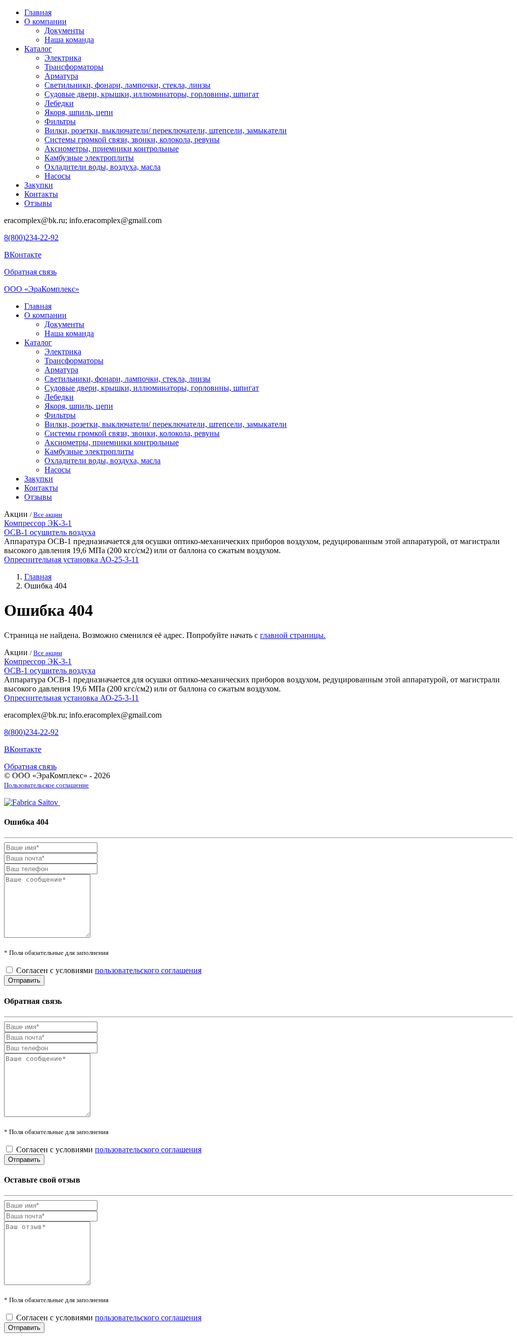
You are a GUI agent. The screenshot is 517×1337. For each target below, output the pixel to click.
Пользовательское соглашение (46, 785)
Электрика (62, 58)
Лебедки (59, 103)
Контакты (41, 194)
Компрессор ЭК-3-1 (38, 523)
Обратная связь (30, 272)
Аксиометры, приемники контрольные (111, 148)
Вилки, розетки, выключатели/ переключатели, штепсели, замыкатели (165, 130)
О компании (45, 21)
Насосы (57, 176)
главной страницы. (293, 635)
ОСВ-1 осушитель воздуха (49, 532)
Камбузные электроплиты (89, 157)
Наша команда (69, 39)
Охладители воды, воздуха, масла (102, 167)
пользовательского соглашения (148, 970)
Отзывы (38, 203)
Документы (64, 30)
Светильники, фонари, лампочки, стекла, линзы (127, 85)
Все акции (47, 514)
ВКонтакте (22, 254)
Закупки (38, 185)
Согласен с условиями (108, 970)
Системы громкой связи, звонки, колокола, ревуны (132, 139)
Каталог (38, 48)
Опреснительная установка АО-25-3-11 (71, 559)
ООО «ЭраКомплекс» (41, 289)
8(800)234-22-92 (31, 237)
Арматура (61, 76)
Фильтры (60, 121)
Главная (37, 12)
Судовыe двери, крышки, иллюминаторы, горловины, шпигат (151, 94)
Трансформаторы (74, 67)
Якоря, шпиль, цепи (78, 112)
